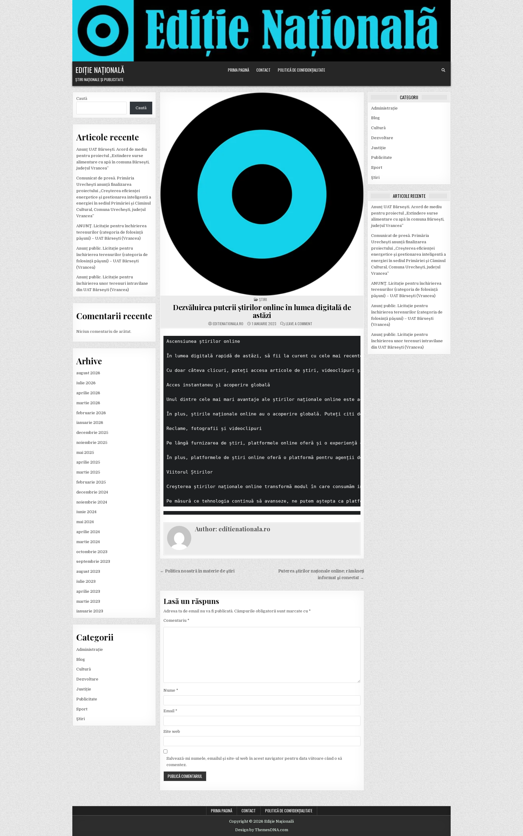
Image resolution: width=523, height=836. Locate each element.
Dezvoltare (87, 679)
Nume (170, 690)
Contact (263, 70)
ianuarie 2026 (89, 422)
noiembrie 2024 (91, 502)
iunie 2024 (86, 512)
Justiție (83, 689)
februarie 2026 (91, 413)
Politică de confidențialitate (301, 70)
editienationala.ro (228, 324)
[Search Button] (443, 70)
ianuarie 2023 (89, 611)
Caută (81, 98)
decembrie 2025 (92, 432)
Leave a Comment (299, 324)
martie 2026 (88, 403)
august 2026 (88, 373)
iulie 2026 (86, 383)
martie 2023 (88, 601)
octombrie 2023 (91, 551)
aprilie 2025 (88, 462)
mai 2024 (85, 522)
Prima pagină (238, 70)
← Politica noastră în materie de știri (197, 571)
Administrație (89, 649)
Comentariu (176, 620)
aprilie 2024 (88, 531)
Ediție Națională (99, 69)
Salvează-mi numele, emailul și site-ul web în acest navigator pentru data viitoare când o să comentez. (254, 761)
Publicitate (86, 699)
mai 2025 (85, 452)
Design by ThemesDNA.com (261, 830)
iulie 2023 (86, 581)
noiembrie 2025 (91, 442)
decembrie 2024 (92, 492)
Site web (171, 731)
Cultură (83, 669)
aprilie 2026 (88, 393)
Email (170, 711)
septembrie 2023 (93, 561)
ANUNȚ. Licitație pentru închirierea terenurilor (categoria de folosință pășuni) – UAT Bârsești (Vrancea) (111, 232)
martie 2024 (88, 541)
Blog (80, 659)
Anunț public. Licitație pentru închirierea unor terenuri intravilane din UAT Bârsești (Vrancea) (112, 283)
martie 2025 (88, 472)
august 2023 (88, 571)
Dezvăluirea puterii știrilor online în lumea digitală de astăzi (262, 311)
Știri (80, 718)
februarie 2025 (91, 482)
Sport (81, 709)
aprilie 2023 (88, 591)
